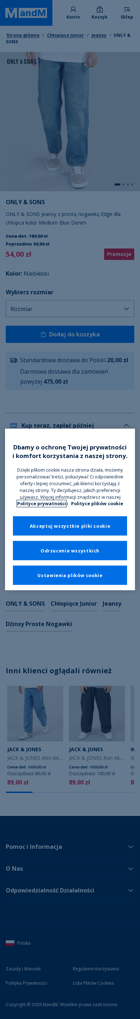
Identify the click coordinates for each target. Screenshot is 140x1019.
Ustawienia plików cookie (69, 575)
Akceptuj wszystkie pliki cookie (70, 526)
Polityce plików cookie (97, 504)
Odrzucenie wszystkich (70, 550)
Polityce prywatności (41, 504)
